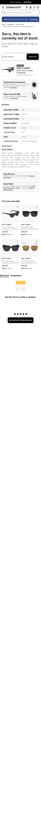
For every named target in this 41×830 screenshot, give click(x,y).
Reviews (4, 275)
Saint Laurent (20, 24)
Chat (17, 188)
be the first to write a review (20, 320)
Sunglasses (10, 24)
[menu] (3, 7)
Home (3, 24)
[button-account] (30, 7)
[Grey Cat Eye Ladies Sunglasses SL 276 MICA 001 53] (17, 207)
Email (12, 188)
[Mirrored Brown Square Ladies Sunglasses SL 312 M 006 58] (36, 241)
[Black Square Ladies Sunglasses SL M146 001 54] (36, 207)
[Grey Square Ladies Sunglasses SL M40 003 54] (17, 241)
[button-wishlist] (34, 7)
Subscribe (33, 57)
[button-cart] (38, 7)
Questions (16, 275)
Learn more (13, 87)
